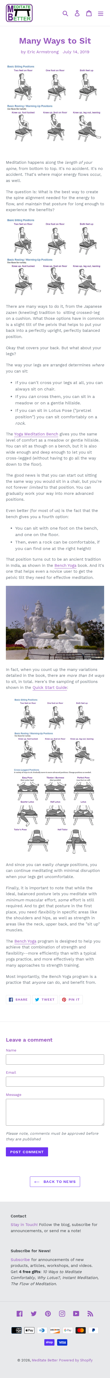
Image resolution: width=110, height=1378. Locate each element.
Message (13, 1094)
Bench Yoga (65, 565)
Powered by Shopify (76, 1360)
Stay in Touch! (24, 1224)
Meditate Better (45, 1360)
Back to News (59, 1181)
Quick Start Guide (50, 687)
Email (11, 1072)
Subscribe (20, 1259)
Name (11, 1050)
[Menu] (101, 13)
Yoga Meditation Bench (36, 434)
